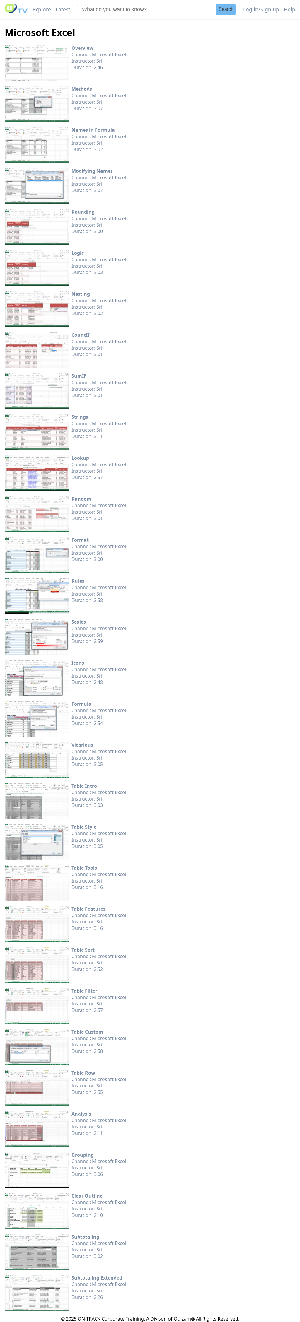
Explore (42, 9)
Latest (63, 9)
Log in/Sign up (261, 9)
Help (289, 9)
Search (226, 9)
